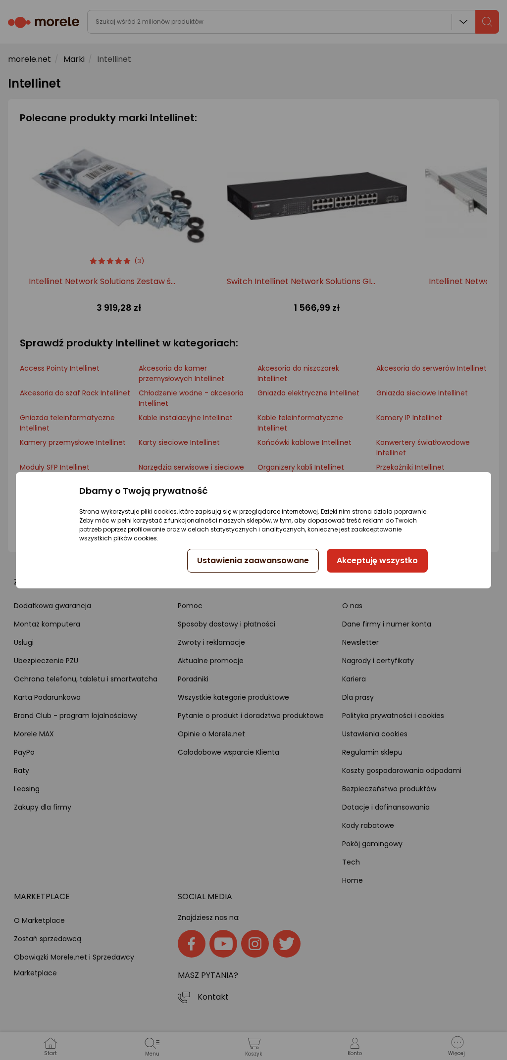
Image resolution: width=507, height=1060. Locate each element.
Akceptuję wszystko (377, 560)
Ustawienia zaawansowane (253, 560)
